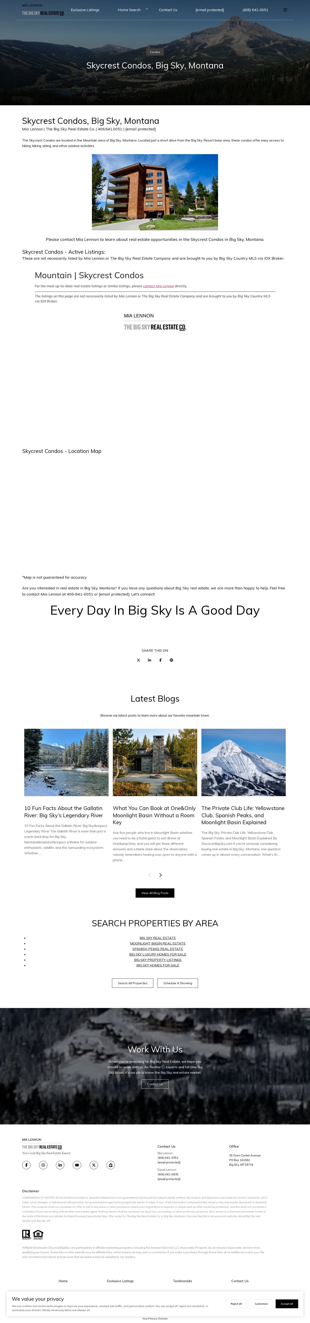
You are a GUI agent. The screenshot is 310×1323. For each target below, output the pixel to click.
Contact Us (168, 10)
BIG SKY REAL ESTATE (158, 938)
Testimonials (182, 1281)
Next (159, 875)
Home (63, 1281)
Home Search (129, 10)
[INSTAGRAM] (43, 1165)
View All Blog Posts (155, 893)
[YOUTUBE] (77, 1165)
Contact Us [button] (155, 1084)
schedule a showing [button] (177, 983)
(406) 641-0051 (255, 10)
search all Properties (132, 983)
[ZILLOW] (110, 1165)
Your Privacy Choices (155, 1318)
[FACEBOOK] (26, 1165)
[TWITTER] (94, 1165)
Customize (261, 1303)
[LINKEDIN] (60, 1165)
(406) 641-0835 (168, 1174)
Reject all (236, 1303)
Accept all (287, 1303)
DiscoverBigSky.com (62, 1247)
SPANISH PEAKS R (147, 949)
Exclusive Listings (85, 10)
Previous (150, 875)
